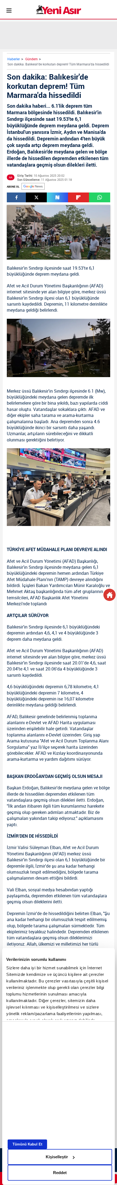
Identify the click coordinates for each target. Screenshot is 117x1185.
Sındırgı (36, 268)
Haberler (13, 59)
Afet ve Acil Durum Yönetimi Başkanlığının (47, 286)
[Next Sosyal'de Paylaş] (57, 197)
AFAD (96, 286)
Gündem (31, 59)
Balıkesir (15, 268)
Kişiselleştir (57, 1156)
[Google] (33, 186)
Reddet (60, 1172)
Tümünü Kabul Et (27, 1144)
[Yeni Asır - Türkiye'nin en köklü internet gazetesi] (58, 9)
